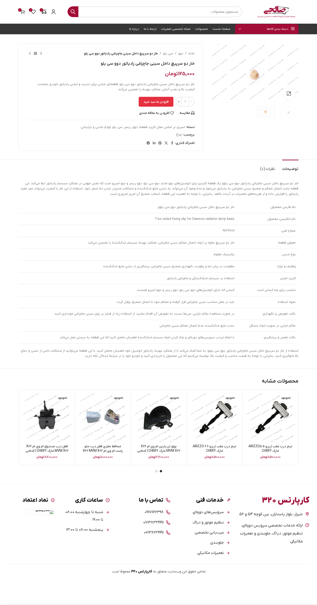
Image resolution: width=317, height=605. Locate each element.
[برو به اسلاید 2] (156, 471)
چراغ (179, 134)
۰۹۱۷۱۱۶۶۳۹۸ (154, 512)
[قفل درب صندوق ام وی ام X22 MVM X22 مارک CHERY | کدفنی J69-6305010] (47, 418)
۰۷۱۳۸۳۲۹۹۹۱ (153, 522)
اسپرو (181, 127)
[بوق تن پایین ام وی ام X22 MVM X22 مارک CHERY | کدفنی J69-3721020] (158, 418)
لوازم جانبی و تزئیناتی (96, 127)
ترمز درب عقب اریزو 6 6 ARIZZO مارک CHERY (214, 448)
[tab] (290, 167)
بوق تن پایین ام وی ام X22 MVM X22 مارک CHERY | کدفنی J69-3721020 (158, 451)
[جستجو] (73, 11)
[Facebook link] (172, 143)
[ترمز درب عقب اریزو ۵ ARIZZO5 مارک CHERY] (270, 418)
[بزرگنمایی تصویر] (289, 93)
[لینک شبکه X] (166, 143)
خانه (191, 53)
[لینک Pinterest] (160, 143)
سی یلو (168, 53)
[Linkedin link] (154, 143)
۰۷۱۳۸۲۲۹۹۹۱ (154, 532)
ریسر (127, 127)
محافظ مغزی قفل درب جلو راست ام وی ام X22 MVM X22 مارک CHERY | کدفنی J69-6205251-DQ (103, 453)
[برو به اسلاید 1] (161, 471)
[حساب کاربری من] (53, 11)
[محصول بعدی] (30, 53)
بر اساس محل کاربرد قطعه (157, 127)
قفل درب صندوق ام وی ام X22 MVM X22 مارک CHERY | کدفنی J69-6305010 (47, 451)
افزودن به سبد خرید (156, 102)
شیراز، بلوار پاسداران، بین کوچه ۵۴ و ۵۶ (271, 514)
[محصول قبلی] (41, 53)
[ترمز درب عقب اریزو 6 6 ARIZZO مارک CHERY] (214, 418)
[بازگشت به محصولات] (35, 53)
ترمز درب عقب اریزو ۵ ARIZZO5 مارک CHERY (270, 448)
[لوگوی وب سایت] (276, 11)
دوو (180, 53)
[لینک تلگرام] (148, 143)
